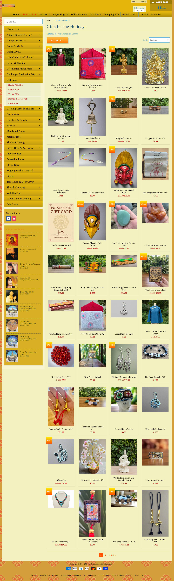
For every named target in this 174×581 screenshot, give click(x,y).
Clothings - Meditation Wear (21, 74)
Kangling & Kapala (17, 119)
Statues (10, 176)
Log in (134, 1)
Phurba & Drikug (16, 142)
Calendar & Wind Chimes (20, 57)
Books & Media (15, 46)
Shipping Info (111, 14)
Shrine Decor (13, 164)
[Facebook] (8, 218)
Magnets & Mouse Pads (18, 99)
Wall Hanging (14, 192)
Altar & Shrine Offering (19, 34)
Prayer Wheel (14, 153)
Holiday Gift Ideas (15, 85)
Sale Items (12, 204)
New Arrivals (29, 14)
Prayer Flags (58, 14)
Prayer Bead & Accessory (20, 148)
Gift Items (12, 79)
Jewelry (11, 125)
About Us (156, 14)
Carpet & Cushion (16, 63)
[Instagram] (14, 218)
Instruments (13, 114)
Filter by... (57, 40)
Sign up (143, 1)
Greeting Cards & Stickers (20, 108)
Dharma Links (129, 14)
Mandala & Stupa (16, 131)
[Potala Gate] (8, 5)
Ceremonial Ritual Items (19, 68)
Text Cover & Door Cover (20, 181)
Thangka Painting (16, 187)
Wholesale (95, 14)
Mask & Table (14, 136)
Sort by (145, 40)
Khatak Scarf (13, 89)
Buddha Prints (14, 51)
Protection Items (15, 159)
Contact (144, 14)
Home (16, 14)
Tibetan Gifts (13, 94)
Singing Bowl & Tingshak (20, 170)
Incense (43, 14)
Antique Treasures (16, 40)
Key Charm (13, 103)
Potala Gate (92, 564)
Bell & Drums (78, 14)
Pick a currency (139, 8)
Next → (113, 555)
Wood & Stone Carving (19, 198)
